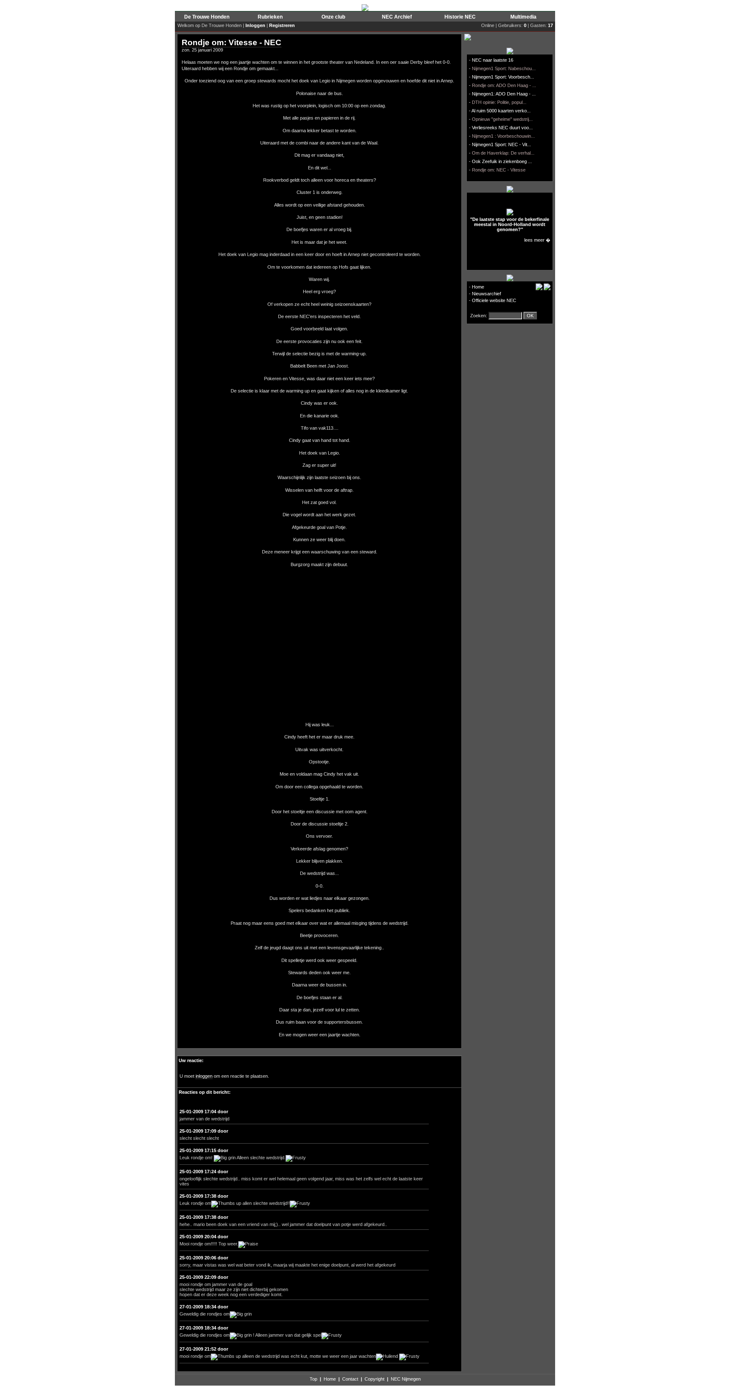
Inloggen (255, 25)
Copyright (374, 1378)
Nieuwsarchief (486, 293)
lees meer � (537, 239)
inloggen (204, 1076)
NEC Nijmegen (406, 1378)
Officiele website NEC (494, 300)
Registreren (282, 25)
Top (313, 1378)
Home (478, 286)
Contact (350, 1378)
